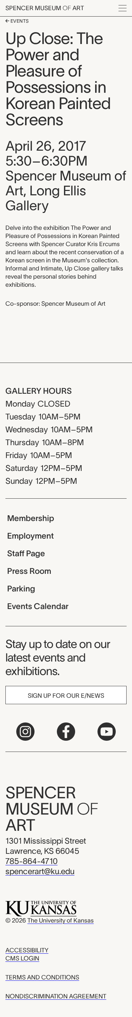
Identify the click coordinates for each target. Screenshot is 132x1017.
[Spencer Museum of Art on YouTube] (106, 731)
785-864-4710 (31, 861)
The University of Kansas (60, 920)
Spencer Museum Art (44, 8)
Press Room (29, 571)
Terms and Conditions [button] (42, 977)
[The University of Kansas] (40, 908)
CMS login (22, 958)
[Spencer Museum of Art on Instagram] (25, 731)
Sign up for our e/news (66, 695)
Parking (21, 588)
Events (19, 21)
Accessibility (26, 950)
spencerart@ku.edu (39, 871)
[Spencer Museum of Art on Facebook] (66, 731)
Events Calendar (37, 606)
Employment (30, 535)
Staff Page (26, 553)
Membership (30, 518)
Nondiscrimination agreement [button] (55, 996)
